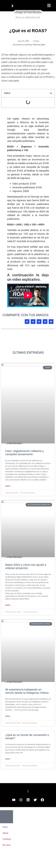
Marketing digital (39, 45)
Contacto (7, 839)
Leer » (8, 486)
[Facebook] (42, 800)
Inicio (5, 827)
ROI (27, 265)
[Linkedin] (28, 800)
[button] (51, 93)
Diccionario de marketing (22, 45)
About (5, 833)
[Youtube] (13, 800)
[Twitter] (35, 800)
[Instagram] (21, 800)
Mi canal (6, 845)
